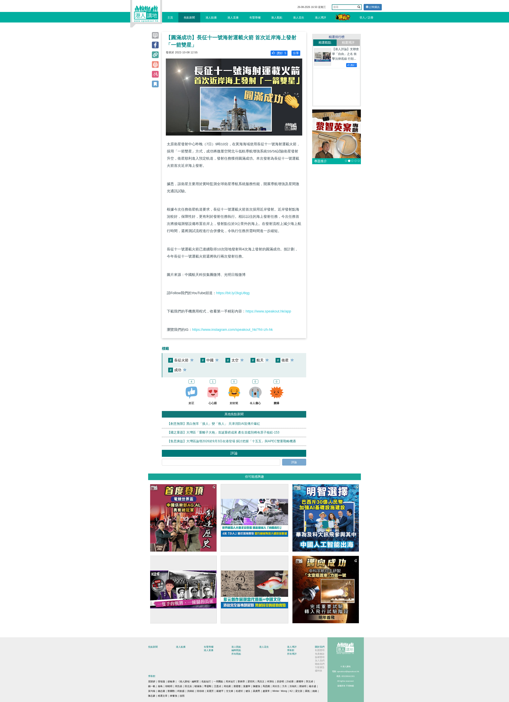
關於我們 (319, 646)
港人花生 (298, 17)
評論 (294, 462)
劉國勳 (171, 691)
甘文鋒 (229, 691)
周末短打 (230, 681)
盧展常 (266, 691)
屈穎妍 (151, 681)
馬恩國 (266, 686)
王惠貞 (217, 686)
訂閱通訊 (374, 7)
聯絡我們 (319, 664)
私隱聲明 (319, 650)
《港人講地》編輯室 (188, 681)
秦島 (160, 686)
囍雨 (182, 695)
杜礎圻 (239, 691)
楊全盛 (312, 686)
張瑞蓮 (161, 681)
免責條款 (319, 653)
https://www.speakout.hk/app (268, 311)
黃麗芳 (210, 691)
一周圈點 (218, 681)
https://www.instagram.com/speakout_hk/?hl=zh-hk (232, 330)
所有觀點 (236, 653)
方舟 (284, 686)
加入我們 (319, 660)
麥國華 (299, 681)
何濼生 (270, 681)
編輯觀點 (236, 650)
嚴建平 (219, 691)
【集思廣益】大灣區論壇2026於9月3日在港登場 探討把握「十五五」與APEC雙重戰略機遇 (231, 441)
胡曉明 (168, 686)
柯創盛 (181, 691)
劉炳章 (241, 681)
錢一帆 (151, 686)
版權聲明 (319, 657)
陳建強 (256, 686)
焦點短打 (206, 681)
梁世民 (251, 681)
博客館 (290, 650)
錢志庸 (161, 691)
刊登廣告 (319, 667)
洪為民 (293, 686)
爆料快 (318, 670)
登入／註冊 (366, 17)
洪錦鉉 (190, 691)
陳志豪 (151, 695)
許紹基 (290, 681)
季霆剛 (207, 686)
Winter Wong (279, 691)
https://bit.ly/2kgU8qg (233, 293)
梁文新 (298, 691)
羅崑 (307, 691)
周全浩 (276, 686)
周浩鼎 (178, 686)
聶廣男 (256, 691)
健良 (248, 691)
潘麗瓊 (237, 686)
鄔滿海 (198, 686)
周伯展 (227, 686)
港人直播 (233, 17)
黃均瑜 (151, 691)
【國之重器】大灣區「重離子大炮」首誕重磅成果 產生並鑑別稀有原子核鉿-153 (223, 432)
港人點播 (211, 17)
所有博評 (292, 653)
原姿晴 (280, 681)
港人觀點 (276, 17)
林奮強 (173, 695)
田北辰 (188, 686)
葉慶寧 (246, 686)
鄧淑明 (302, 686)
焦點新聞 (189, 17)
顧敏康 (171, 681)
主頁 (170, 17)
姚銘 (314, 691)
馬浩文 (260, 681)
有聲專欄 (254, 17)
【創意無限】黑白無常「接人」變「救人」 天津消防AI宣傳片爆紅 (213, 423)
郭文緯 (309, 681)
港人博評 (320, 17)
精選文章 (162, 695)
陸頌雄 (200, 691)
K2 (291, 691)
